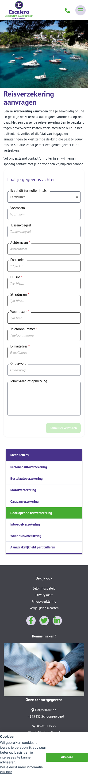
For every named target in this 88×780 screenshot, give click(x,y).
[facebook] (31, 620)
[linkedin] (57, 620)
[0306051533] (67, 10)
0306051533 (46, 725)
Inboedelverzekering (25, 524)
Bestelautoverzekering (26, 478)
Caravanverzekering (24, 501)
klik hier (6, 772)
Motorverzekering (23, 490)
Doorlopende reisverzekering (31, 513)
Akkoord (67, 757)
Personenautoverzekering (28, 467)
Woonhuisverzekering (26, 535)
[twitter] (44, 620)
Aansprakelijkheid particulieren (32, 547)
